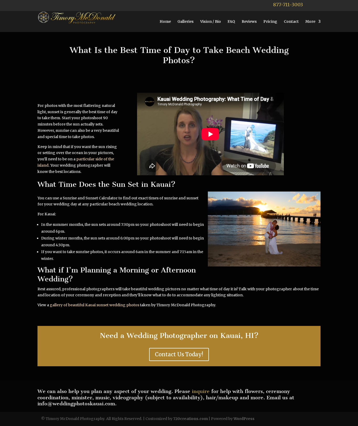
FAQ (231, 22)
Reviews (249, 22)
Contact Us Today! (179, 354)
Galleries (185, 22)
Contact (291, 22)
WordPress (244, 418)
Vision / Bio (210, 22)
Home (165, 22)
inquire (201, 391)
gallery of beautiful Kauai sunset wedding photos (94, 305)
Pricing (270, 22)
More (310, 22)
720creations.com (190, 418)
